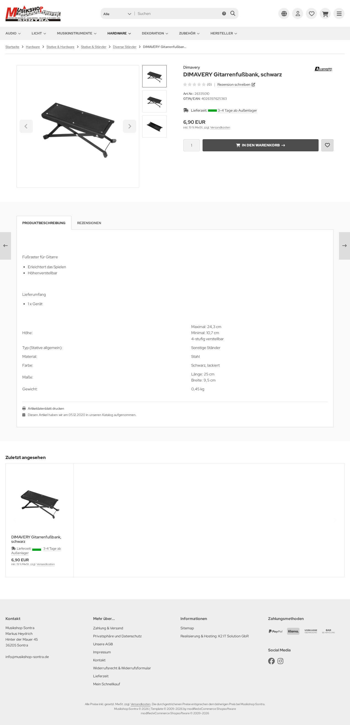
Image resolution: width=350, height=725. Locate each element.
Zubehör (187, 33)
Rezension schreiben (233, 84)
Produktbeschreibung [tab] (44, 223)
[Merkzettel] (311, 13)
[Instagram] (280, 661)
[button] (117, 13)
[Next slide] (129, 126)
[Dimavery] (323, 68)
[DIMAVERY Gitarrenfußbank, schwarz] (39, 502)
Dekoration (153, 33)
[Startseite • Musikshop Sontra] (33, 19)
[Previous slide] (15, 520)
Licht (37, 33)
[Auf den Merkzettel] (327, 145)
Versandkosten (220, 127)
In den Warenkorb (260, 145)
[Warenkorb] (325, 13)
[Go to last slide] (26, 126)
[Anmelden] (297, 13)
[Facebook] (271, 661)
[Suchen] (232, 13)
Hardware (117, 33)
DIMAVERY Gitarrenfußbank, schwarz (36, 539)
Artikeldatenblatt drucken (46, 408)
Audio (11, 33)
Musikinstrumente (74, 33)
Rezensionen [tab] (89, 223)
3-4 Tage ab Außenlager (237, 110)
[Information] (224, 13)
